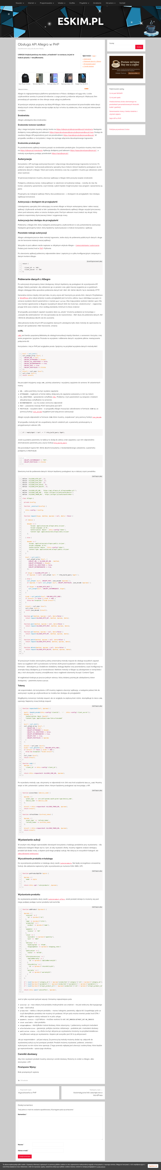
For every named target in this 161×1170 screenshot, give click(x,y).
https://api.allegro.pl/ (60, 153)
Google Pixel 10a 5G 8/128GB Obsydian (82, 84)
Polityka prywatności (116, 129)
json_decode (96, 417)
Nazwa (21, 1145)
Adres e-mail (23, 1150)
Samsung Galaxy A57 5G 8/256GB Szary (53, 84)
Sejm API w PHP (115, 118)
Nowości (19, 3)
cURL (19, 335)
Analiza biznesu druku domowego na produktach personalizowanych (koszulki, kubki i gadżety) (124, 104)
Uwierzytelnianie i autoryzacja (87, 245)
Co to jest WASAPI (116, 93)
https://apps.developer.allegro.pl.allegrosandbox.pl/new (72, 132)
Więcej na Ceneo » (23, 89)
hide (94, 56)
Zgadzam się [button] (153, 1166)
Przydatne (83, 3)
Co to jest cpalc (115, 97)
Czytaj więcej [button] (100, 1167)
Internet (31, 3)
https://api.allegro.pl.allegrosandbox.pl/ (78, 135)
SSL (54, 397)
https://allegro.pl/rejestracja (31, 150)
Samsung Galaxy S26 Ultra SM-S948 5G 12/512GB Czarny (68, 84)
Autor (128, 129)
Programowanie (46, 3)
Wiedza (60, 3)
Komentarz (22, 1114)
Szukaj (111, 43)
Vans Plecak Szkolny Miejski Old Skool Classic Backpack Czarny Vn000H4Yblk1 (25, 84)
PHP (41, 248)
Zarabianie (97, 3)
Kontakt (122, 3)
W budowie (24, 1080)
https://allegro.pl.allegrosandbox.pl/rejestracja (74, 129)
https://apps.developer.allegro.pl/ (83, 150)
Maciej (41, 48)
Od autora (109, 3)
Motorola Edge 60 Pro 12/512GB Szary (39, 84)
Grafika (72, 3)
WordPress (24, 298)
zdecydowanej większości (28, 854)
